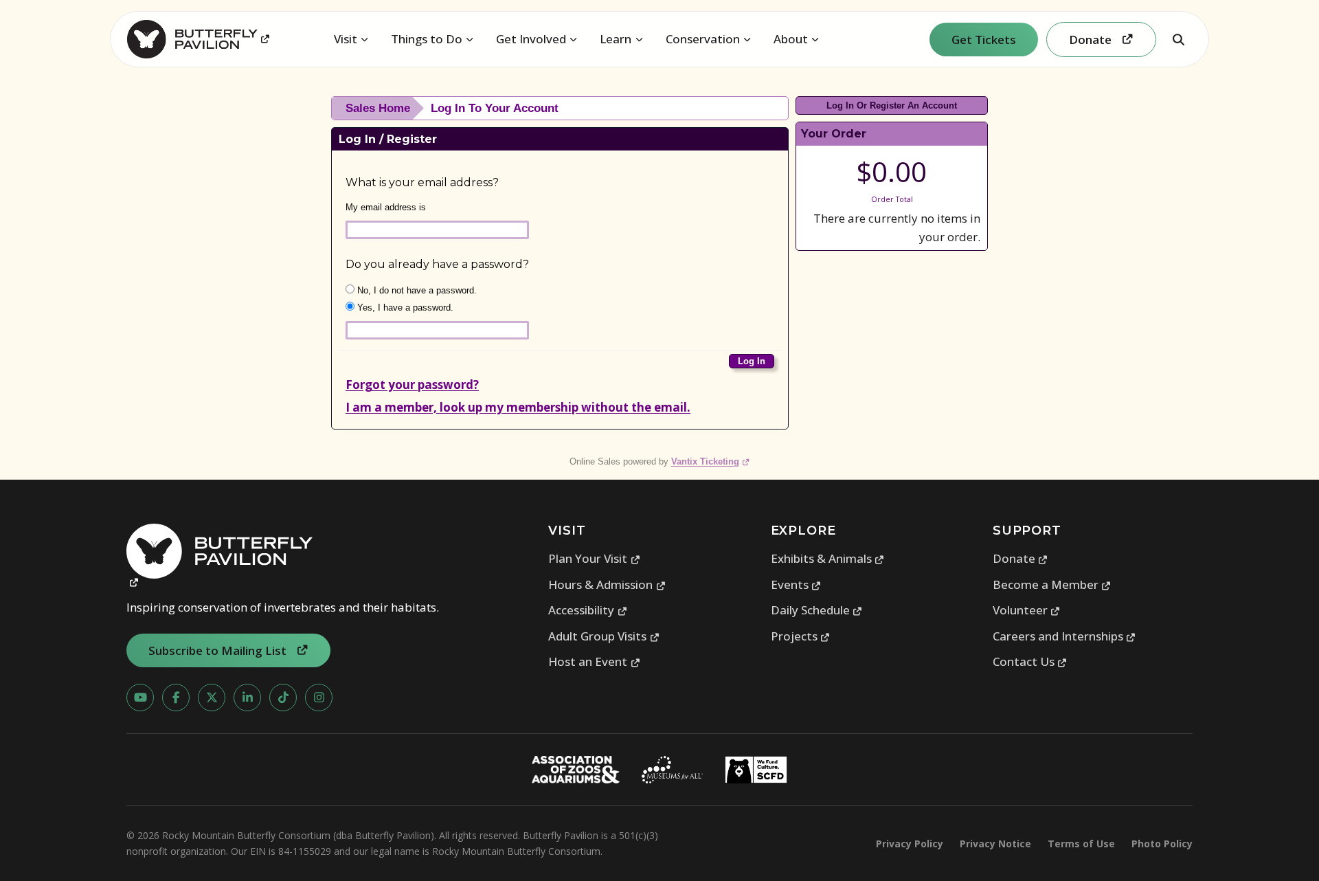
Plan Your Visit (594, 558)
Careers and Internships (1064, 636)
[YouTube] (140, 697)
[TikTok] (283, 697)
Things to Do (426, 39)
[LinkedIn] (247, 697)
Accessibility (587, 610)
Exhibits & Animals (828, 558)
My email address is (386, 207)
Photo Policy (1162, 843)
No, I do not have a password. (415, 290)
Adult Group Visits (604, 636)
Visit (345, 39)
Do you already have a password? (437, 264)
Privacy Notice (995, 843)
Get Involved (531, 39)
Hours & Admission (607, 584)
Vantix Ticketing (710, 461)
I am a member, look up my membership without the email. (518, 407)
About (791, 39)
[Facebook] (176, 697)
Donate (1020, 558)
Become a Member (1052, 584)
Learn (615, 39)
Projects (801, 636)
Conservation (703, 39)
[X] (211, 697)
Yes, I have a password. (403, 307)
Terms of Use (1081, 843)
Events (796, 584)
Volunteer (1027, 610)
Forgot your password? (412, 384)
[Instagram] (318, 697)
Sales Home (378, 108)
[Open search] (1178, 39)
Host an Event (594, 661)
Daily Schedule (817, 610)
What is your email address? (422, 182)
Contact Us (1030, 661)
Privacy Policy (909, 843)
